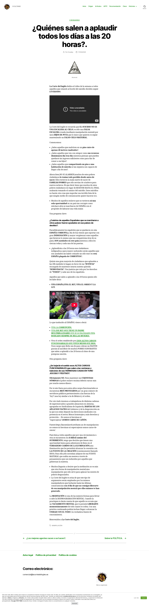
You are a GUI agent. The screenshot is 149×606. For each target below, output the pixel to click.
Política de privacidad (46, 555)
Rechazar (74, 603)
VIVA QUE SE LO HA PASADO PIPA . (73, 333)
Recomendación (115, 6)
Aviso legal (28, 555)
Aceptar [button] (144, 598)
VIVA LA (61, 327)
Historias (132, 6)
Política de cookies (68, 555)
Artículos (98, 6)
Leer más (136, 598)
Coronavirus (74, 20)
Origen (90, 6)
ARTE (105, 6)
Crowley (70, 52)
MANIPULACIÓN (57, 525)
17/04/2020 (82, 52)
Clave (125, 6)
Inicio (84, 6)
